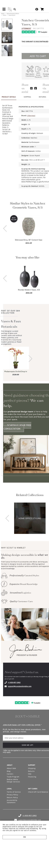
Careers (10, 774)
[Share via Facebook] (35, 88)
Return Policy (12, 797)
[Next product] (30, 358)
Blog (8, 771)
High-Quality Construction (30, 75)
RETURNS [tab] (42, 97)
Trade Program (13, 777)
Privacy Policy (12, 795)
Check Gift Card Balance (38, 792)
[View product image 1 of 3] (7, 24)
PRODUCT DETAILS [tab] (9, 97)
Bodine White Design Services (13, 780)
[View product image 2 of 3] (7, 37)
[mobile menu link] (4, 10)
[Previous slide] (5, 228)
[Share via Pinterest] (31, 88)
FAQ (29, 774)
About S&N (11, 768)
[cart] (42, 9)
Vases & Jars (11, 15)
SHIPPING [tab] (27, 97)
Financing (32, 777)
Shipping (32, 768)
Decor (5, 15)
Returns (31, 771)
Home (3, 13)
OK (24, 837)
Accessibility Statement (12, 801)
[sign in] (36, 9)
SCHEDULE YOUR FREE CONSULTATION (17, 427)
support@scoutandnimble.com (19, 686)
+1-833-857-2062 (14, 682)
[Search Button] (15, 9)
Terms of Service (14, 792)
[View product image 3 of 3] (7, 50)
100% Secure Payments (38, 75)
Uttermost (26, 28)
